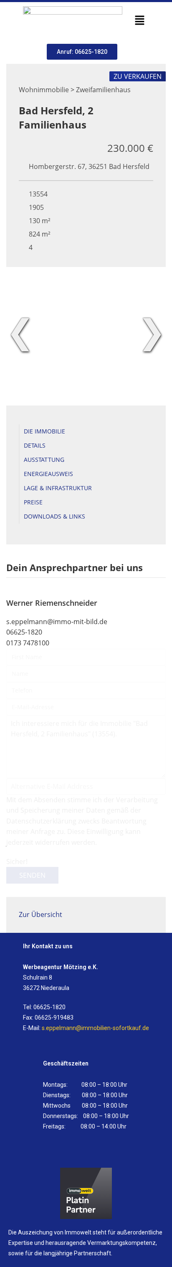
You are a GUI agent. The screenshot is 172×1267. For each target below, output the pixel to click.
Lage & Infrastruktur (58, 488)
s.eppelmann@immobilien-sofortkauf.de (95, 1028)
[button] (139, 21)
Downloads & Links (54, 516)
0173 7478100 (27, 642)
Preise (33, 502)
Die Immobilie (44, 431)
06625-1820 (24, 632)
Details (35, 445)
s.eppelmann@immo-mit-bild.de (56, 621)
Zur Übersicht (40, 914)
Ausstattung (44, 459)
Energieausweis (48, 474)
